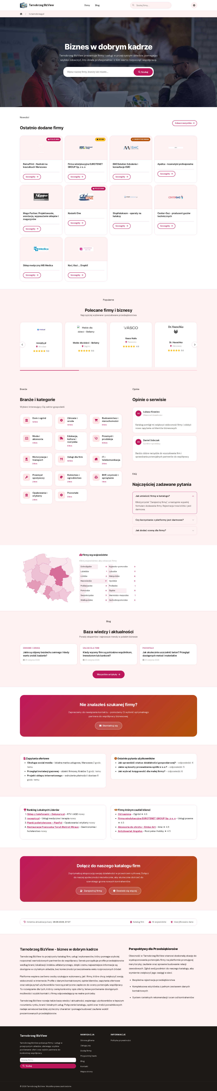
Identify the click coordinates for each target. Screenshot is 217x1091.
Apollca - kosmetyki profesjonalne (175, 164)
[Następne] (195, 345)
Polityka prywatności (121, 1040)
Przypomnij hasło (88, 1056)
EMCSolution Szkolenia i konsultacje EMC (125, 165)
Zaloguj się (85, 1045)
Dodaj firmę (86, 1050)
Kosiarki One (74, 213)
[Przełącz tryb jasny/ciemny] (194, 5)
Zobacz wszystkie (183, 123)
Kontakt (84, 1066)
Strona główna (87, 1040)
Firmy (87, 5)
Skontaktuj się (110, 725)
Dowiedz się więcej (126, 891)
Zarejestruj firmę (93, 891)
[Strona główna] (21, 14)
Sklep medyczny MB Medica (38, 265)
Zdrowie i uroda (31, 648)
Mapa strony (86, 1071)
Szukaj (144, 72)
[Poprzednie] (22, 345)
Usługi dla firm (91, 648)
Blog (97, 5)
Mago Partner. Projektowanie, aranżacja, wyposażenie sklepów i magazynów (41, 216)
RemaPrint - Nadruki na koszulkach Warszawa (35, 165)
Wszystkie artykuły (107, 674)
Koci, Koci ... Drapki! (78, 265)
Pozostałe (148, 648)
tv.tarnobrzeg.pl (36, 14)
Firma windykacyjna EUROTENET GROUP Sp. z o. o (85, 165)
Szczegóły (30, 176)
